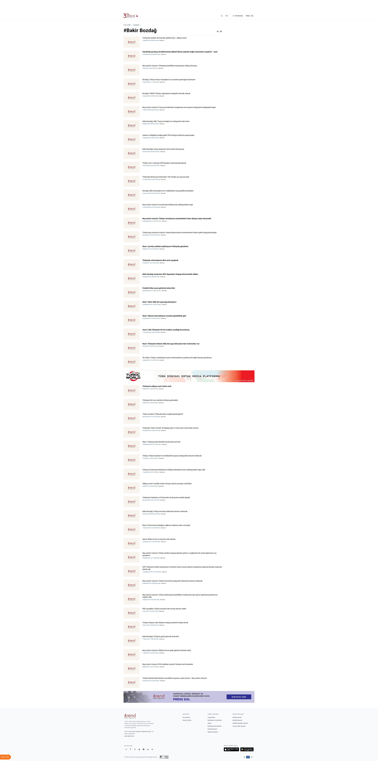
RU (251, 757)
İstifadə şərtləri (237, 717)
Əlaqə (209, 723)
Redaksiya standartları (214, 726)
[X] (135, 749)
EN (244, 757)
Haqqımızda (211, 717)
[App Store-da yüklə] (231, 749)
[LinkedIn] (148, 749)
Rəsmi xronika (187, 720)
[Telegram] (143, 749)
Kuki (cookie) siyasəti (239, 726)
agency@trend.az (129, 736)
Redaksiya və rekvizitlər (215, 720)
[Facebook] (130, 749)
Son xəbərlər (186, 717)
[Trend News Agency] (129, 716)
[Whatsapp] (126, 749)
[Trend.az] (131, 16)
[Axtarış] (222, 16)
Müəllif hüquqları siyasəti (240, 723)
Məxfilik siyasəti (237, 720)
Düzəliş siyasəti (212, 729)
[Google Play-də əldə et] (247, 749)
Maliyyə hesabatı (213, 732)
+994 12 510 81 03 (129, 734)
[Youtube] (139, 749)
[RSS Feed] (152, 749)
